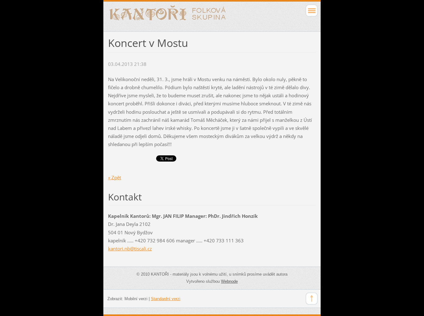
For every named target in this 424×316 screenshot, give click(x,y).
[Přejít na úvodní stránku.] (191, 16)
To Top (312, 299)
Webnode (229, 281)
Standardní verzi (165, 298)
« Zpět (114, 177)
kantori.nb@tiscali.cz (130, 248)
